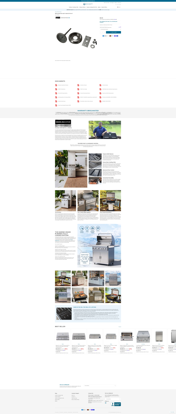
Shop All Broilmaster (58, 11)
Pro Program (112, 2)
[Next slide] (120, 341)
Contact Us (119, 2)
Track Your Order (106, 2)
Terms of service (61, 412)
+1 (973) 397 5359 (96, 395)
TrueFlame (143, 344)
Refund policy (65, 412)
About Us (73, 395)
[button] (88, 9)
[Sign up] (115, 385)
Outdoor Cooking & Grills (59, 395)
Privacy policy (57, 412)
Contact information (75, 412)
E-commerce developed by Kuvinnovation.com (115, 412)
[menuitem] (73, 7)
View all (120, 326)
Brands (116, 2)
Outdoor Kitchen (57, 396)
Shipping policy (70, 412)
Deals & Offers (57, 399)
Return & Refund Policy (75, 399)
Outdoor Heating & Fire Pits (59, 398)
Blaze (63, 344)
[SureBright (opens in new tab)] (120, 27)
